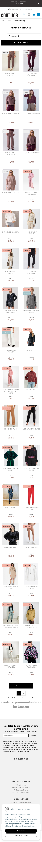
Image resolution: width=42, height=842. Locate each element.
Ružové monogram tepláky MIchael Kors (11, 391)
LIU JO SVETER (31, 350)
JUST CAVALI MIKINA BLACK (31, 469)
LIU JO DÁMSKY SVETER (10, 192)
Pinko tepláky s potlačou (10, 666)
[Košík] (34, 14)
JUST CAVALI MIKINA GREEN (10, 469)
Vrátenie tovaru (21, 785)
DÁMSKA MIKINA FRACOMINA (11, 311)
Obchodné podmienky (21, 790)
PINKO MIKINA (31, 389)
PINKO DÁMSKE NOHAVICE (10, 272)
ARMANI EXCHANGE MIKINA (11, 587)
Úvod (3, 21)
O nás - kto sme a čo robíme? (21, 803)
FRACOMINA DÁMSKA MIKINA (31, 311)
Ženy (9, 21)
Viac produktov (21, 686)
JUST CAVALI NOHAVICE (31, 429)
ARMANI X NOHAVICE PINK (31, 508)
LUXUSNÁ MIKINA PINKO (31, 587)
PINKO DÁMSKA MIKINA (31, 233)
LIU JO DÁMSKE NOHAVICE (10, 74)
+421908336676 (27, 9)
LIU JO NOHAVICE (31, 547)
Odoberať (34, 735)
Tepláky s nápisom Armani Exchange (10, 626)
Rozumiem (21, 831)
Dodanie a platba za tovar (21, 787)
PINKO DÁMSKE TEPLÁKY (10, 351)
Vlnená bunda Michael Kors (31, 626)
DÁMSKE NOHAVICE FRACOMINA (31, 193)
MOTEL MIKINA (10, 508)
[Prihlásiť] (29, 14)
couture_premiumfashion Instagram (21, 704)
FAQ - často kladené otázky (21, 792)
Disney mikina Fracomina (31, 666)
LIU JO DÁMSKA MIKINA (10, 113)
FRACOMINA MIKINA (10, 547)
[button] (24, 14)
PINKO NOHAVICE (10, 429)
